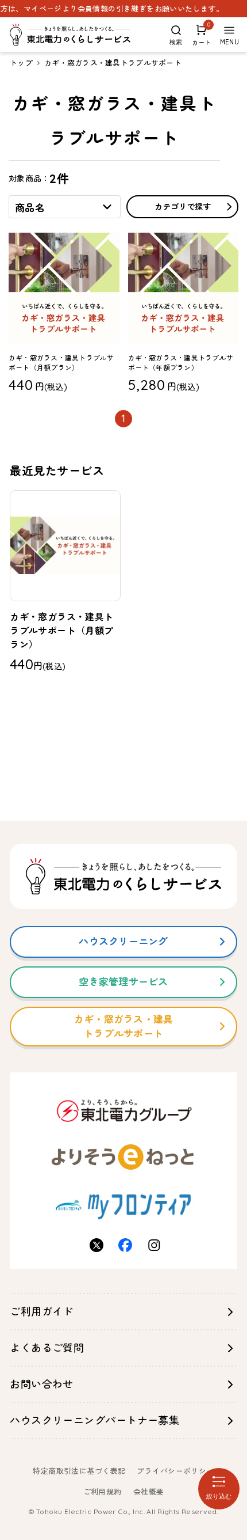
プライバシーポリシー (175, 1470)
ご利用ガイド (42, 1311)
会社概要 (148, 1491)
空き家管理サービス (123, 982)
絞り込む (218, 1496)
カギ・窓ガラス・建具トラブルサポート (113, 62)
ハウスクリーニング (123, 941)
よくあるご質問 (47, 1348)
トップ (21, 62)
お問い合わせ (42, 1384)
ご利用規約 (102, 1491)
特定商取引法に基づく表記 (79, 1470)
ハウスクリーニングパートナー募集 (94, 1420)
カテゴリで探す (183, 207)
